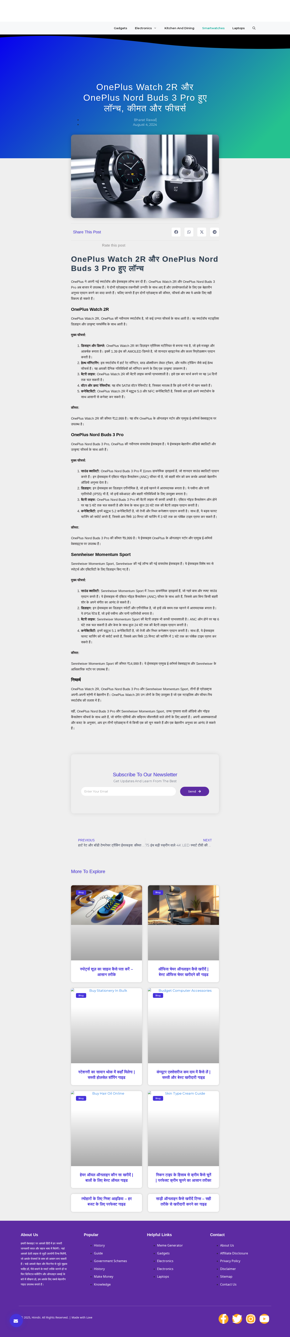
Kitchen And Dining (179, 28)
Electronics (143, 28)
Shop (41, 11)
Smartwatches (213, 28)
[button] (254, 28)
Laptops (238, 28)
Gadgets (120, 28)
